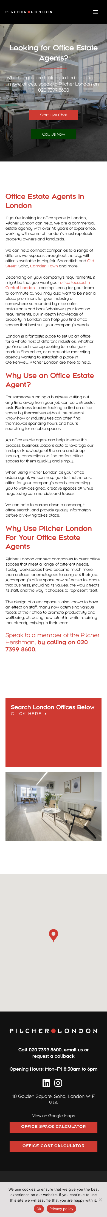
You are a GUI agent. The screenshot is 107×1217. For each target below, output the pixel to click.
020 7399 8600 (45, 1049)
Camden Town (44, 266)
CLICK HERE (27, 713)
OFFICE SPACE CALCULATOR (53, 1127)
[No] (100, 1199)
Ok (38, 1209)
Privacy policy (61, 1209)
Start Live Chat (53, 115)
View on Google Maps (53, 1116)
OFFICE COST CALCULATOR (53, 1146)
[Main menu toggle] (95, 12)
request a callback (53, 1056)
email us (73, 1049)
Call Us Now (53, 134)
